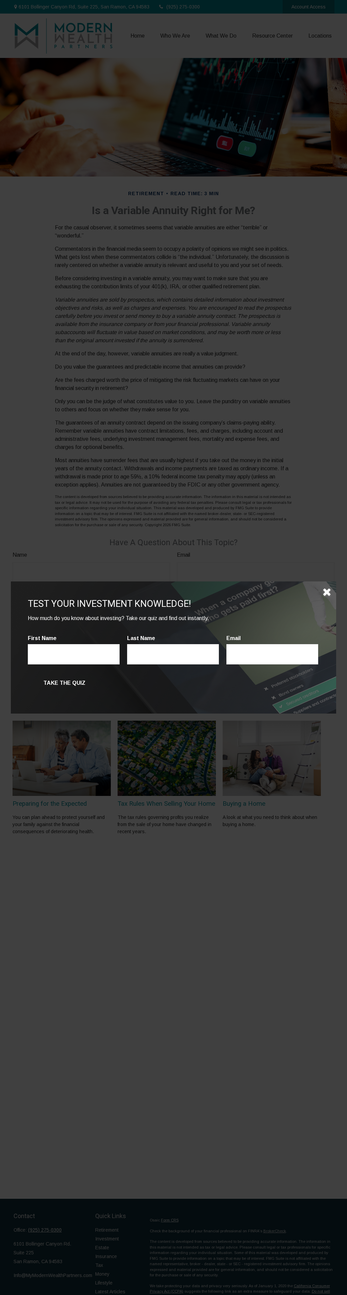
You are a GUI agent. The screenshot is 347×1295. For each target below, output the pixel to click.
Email (233, 638)
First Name (42, 638)
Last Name (141, 638)
